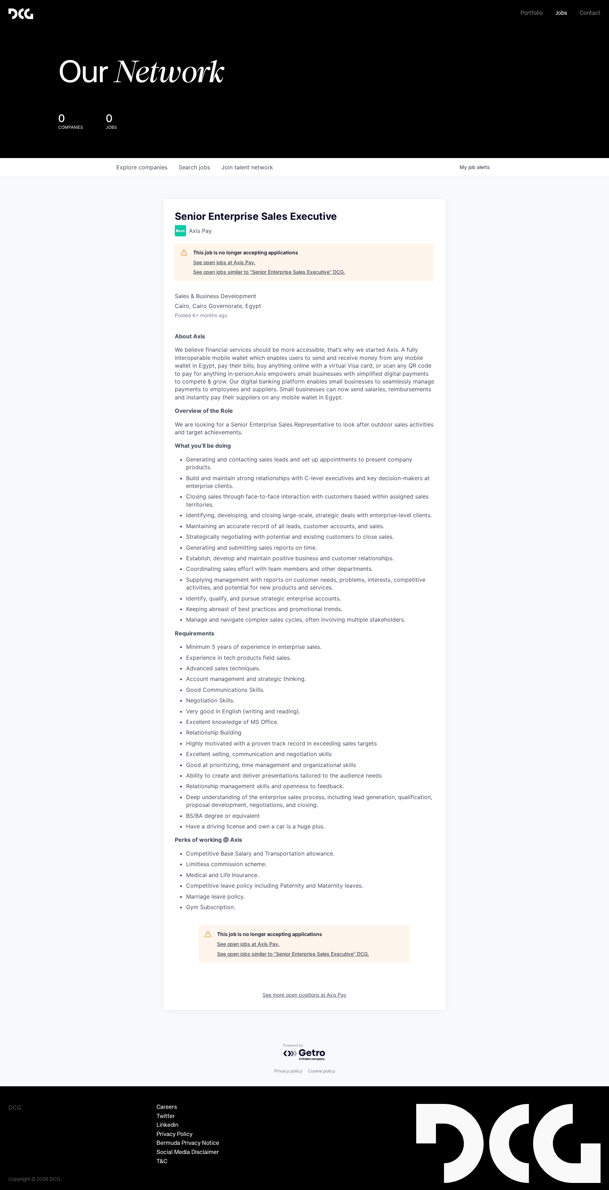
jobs (194, 167)
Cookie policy (321, 1071)
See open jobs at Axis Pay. (224, 262)
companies (141, 167)
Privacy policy (288, 1071)
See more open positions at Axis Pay (304, 995)
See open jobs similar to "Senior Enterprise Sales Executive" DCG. (269, 272)
